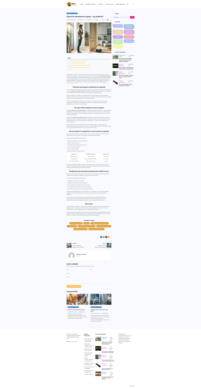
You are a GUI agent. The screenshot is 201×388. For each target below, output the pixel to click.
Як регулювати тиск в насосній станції (89, 350)
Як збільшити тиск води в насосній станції (89, 364)
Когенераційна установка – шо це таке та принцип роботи (89, 345)
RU (127, 4)
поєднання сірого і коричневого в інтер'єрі (99, 223)
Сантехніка (100, 4)
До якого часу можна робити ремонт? (76, 309)
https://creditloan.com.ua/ (72, 83)
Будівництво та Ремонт (91, 4)
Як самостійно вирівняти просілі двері (77, 63)
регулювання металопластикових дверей (86, 226)
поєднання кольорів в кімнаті (76, 223)
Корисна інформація (120, 4)
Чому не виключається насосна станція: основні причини (89, 340)
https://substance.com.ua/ (123, 335)
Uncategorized (118, 25)
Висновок (71, 69)
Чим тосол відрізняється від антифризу (89, 367)
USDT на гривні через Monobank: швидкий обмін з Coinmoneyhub (108, 352)
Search (132, 17)
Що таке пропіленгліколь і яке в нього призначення (89, 359)
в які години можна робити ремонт (103, 226)
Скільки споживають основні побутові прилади (88, 354)
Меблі (82, 4)
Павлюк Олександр (73, 311)
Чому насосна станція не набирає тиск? (89, 371)
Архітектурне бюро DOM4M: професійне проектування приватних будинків (125, 60)
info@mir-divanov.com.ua (72, 341)
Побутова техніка (109, 4)
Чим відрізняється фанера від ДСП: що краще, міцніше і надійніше (107, 377)
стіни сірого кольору (72, 226)
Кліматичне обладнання (118, 32)
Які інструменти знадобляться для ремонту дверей (79, 65)
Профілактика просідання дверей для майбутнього (79, 67)
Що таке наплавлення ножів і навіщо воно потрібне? (107, 369)
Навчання (129, 37)
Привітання (129, 41)
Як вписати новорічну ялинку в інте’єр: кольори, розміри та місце (126, 77)
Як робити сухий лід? (89, 374)
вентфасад (87, 223)
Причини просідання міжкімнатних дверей (77, 61)
